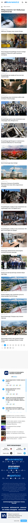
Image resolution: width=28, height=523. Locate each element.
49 (5, 348)
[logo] (12, 2)
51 (10, 348)
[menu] (2, 2)
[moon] (22, 2)
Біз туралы (5, 510)
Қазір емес (16, 520)
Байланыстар (14, 510)
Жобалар (23, 510)
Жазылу (23, 520)
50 (7, 348)
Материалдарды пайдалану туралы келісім (14, 504)
